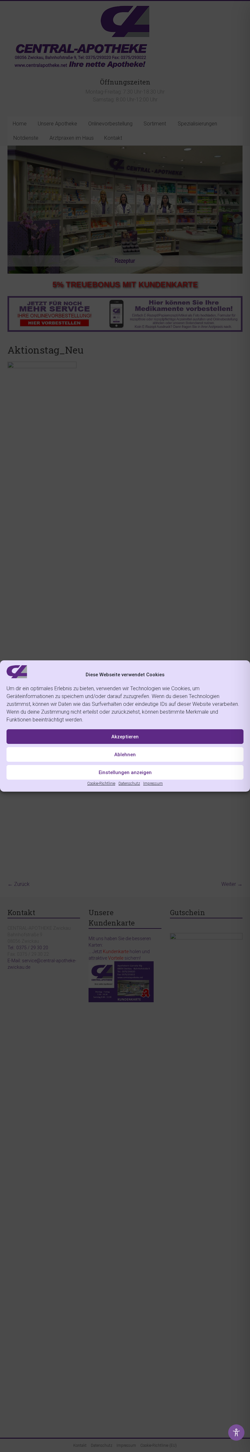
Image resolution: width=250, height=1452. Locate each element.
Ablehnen (125, 755)
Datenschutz (129, 783)
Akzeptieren (125, 737)
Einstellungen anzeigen (125, 772)
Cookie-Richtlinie (101, 783)
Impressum (153, 783)
